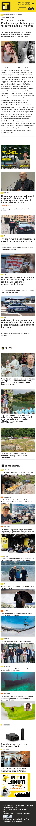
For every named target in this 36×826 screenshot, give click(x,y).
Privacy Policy (25, 819)
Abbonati (27, 3)
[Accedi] (23, 3)
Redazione (6, 819)
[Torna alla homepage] (5, 5)
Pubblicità (18, 819)
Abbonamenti (19, 821)
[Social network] (29, 9)
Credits (13, 821)
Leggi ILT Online (20, 3)
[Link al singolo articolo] (18, 181)
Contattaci (12, 819)
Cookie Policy (6, 821)
